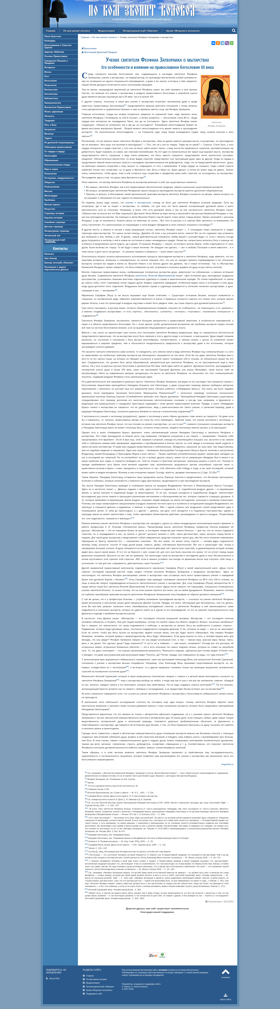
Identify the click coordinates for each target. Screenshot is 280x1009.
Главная (50, 30)
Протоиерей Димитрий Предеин (100, 52)
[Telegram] (222, 43)
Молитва (48, 134)
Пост (46, 76)
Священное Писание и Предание (56, 62)
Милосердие (50, 195)
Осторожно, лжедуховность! (59, 178)
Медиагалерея (106, 30)
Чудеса (48, 138)
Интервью (49, 67)
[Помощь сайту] (157, 957)
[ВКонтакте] (213, 43)
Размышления (51, 187)
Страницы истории (54, 213)
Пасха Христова (52, 36)
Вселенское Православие (57, 107)
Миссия (48, 191)
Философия (50, 156)
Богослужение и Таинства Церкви (57, 46)
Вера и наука (51, 169)
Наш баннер (50, 258)
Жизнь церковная (53, 111)
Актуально (49, 129)
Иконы (47, 72)
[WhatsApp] (231, 43)
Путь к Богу (50, 125)
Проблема (49, 200)
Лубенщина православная (58, 147)
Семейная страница (54, 222)
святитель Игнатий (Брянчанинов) (155, 275)
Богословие (50, 80)
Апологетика (51, 94)
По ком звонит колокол (76, 30)
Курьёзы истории (53, 217)
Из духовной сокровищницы (59, 142)
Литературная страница (56, 231)
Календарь (50, 41)
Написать (49, 254)
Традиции (49, 120)
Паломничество (52, 103)
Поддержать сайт (94, 994)
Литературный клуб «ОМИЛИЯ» (54, 241)
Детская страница (53, 226)
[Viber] (227, 43)
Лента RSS (54, 978)
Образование (51, 160)
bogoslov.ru (227, 764)
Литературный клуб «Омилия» (140, 30)
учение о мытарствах (138, 202)
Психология (50, 173)
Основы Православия (55, 56)
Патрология (50, 85)
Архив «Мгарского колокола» (183, 30)
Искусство (49, 209)
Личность (49, 116)
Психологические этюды (57, 165)
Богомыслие (51, 89)
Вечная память (52, 204)
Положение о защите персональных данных (56, 268)
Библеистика (51, 98)
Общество (49, 182)
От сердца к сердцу (54, 151)
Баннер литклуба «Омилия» (59, 262)
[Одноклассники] (218, 43)
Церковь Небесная (54, 52)
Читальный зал (52, 235)
